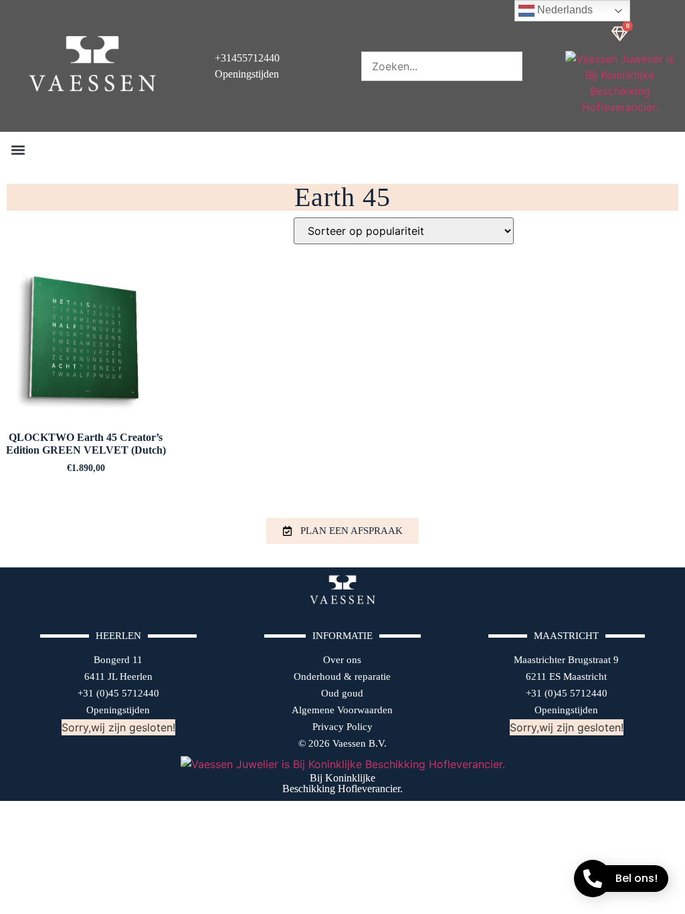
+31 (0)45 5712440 (118, 693)
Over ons (342, 659)
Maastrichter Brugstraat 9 (566, 659)
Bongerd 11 (118, 659)
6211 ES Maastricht (566, 676)
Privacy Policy (342, 726)
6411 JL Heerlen (118, 676)
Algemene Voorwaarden (342, 710)
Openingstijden (118, 710)
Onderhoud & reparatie (342, 676)
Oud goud (342, 693)
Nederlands (563, 9)
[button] (18, 150)
